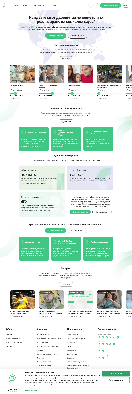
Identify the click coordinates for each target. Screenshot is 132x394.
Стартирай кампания (110, 5)
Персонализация (115, 380)
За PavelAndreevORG (13, 338)
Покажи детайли (31, 390)
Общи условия (72, 354)
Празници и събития (44, 362)
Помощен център (73, 335)
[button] (50, 5)
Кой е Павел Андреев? (14, 342)
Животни (40, 350)
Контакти (9, 335)
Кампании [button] (14, 5)
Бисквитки (71, 358)
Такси (69, 346)
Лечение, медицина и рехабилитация (50, 338)
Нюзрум (26, 5)
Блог (7, 350)
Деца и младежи (42, 342)
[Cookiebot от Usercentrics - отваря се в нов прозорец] (12, 390)
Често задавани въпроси (76, 338)
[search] (59, 5)
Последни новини (43, 335)
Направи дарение (77, 36)
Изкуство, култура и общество (47, 346)
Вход (93, 5)
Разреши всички (116, 373)
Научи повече (66, 122)
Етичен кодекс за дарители (76, 362)
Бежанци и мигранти (44, 366)
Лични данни (71, 350)
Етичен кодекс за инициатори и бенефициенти (78, 367)
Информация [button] (37, 5)
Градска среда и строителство (47, 354)
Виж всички (66, 58)
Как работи (71, 342)
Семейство (41, 358)
